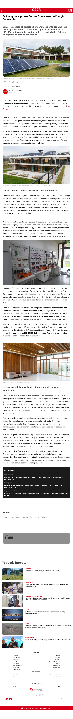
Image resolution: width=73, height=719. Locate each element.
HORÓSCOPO (56, 677)
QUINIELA (15, 675)
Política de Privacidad (68, 701)
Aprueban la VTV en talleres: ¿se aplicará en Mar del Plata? (43, 571)
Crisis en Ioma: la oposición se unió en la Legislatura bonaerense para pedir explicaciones (46, 585)
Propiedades (56, 665)
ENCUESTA (15, 679)
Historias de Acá (17, 665)
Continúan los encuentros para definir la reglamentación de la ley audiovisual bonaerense (45, 612)
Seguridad (16, 659)
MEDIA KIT (15, 686)
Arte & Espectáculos (54, 661)
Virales (58, 663)
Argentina (16, 667)
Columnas (16, 663)
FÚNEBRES (57, 679)
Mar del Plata (16, 657)
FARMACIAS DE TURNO (54, 675)
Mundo (58, 655)
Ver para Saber (17, 669)
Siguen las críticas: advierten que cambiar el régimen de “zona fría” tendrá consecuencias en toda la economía (47, 599)
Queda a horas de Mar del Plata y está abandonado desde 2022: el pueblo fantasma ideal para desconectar (48, 626)
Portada (15, 655)
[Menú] (2, 9)
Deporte (57, 659)
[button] (13, 82)
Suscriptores (56, 667)
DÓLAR (15, 677)
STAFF (58, 686)
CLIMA (14, 681)
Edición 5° (16, 661)
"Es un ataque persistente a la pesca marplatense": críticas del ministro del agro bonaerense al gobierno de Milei (48, 640)
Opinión (57, 657)
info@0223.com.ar (28, 698)
